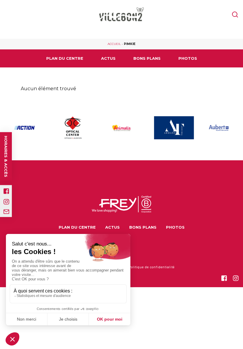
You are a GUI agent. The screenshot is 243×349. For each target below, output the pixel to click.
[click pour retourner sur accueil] (24, 128)
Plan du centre (64, 58)
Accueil (114, 44)
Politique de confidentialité (152, 267)
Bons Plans (147, 58)
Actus (108, 58)
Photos (187, 58)
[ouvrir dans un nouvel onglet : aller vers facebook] (6, 191)
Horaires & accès (6, 156)
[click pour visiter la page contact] (6, 211)
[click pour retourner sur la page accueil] (121, 14)
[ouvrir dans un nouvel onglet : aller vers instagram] (6, 202)
